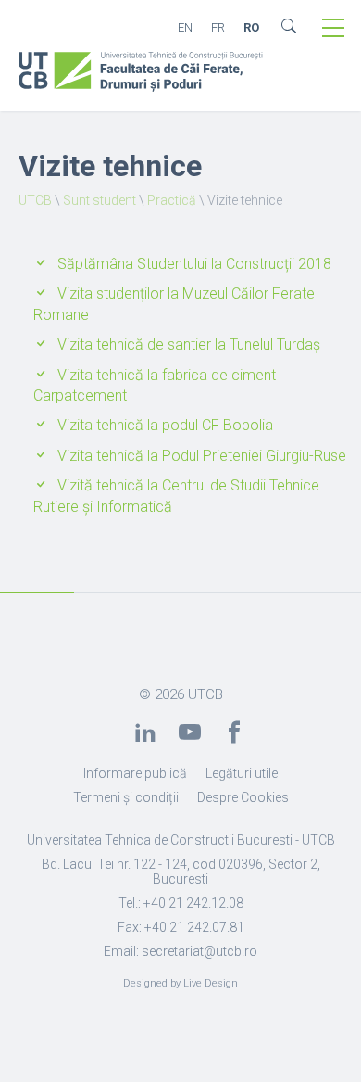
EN (185, 27)
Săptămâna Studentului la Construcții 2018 (194, 264)
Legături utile (241, 773)
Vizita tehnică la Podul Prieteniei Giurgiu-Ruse (201, 456)
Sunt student (99, 200)
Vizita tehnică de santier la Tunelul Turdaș (188, 344)
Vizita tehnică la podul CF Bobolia (165, 425)
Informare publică (135, 773)
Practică (171, 200)
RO (251, 27)
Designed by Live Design (180, 983)
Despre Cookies (243, 797)
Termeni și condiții (126, 797)
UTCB (35, 200)
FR (218, 27)
